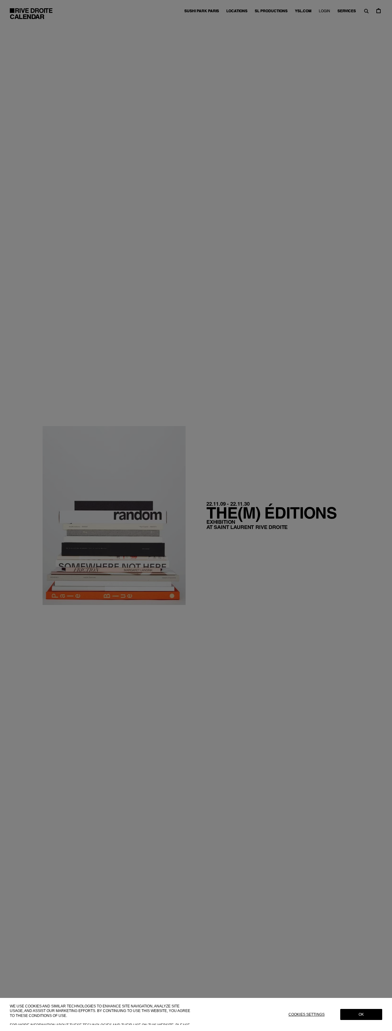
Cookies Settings (306, 1014)
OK (361, 1014)
